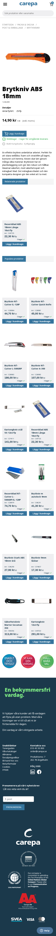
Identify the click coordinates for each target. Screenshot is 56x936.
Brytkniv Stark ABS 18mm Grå (14, 559)
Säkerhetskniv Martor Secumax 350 (13, 624)
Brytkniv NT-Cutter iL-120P (12, 303)
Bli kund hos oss (10, 760)
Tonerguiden (8, 748)
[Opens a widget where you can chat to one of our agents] (45, 931)
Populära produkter (14, 258)
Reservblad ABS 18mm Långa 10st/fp (12, 227)
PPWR (5, 770)
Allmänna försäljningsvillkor (10, 756)
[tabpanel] (28, 57)
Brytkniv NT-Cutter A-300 (38, 367)
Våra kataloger (9, 751)
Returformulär (9, 763)
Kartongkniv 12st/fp (38, 623)
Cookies (6, 766)
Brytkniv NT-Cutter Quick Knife (41, 303)
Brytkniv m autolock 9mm (39, 495)
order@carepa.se (38, 751)
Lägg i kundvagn (16, 133)
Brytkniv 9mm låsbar (38, 559)
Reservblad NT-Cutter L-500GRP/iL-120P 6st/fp (12, 496)
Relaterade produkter (15, 181)
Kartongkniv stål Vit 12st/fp (13, 431)
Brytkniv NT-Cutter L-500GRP (13, 367)
